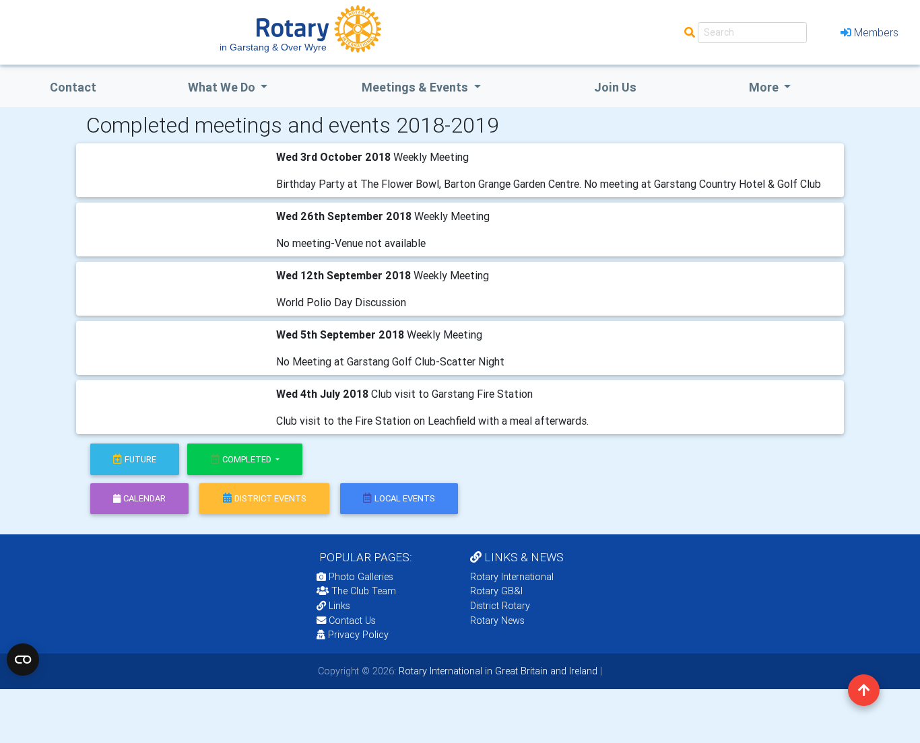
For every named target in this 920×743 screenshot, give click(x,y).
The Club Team (363, 591)
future (140, 459)
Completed (247, 459)
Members (876, 32)
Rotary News (497, 620)
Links (339, 606)
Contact (73, 87)
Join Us (615, 87)
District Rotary (500, 606)
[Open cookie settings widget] (23, 659)
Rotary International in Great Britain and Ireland (496, 671)
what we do (223, 87)
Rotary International (512, 577)
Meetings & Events (416, 87)
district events (270, 498)
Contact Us (351, 620)
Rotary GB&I (496, 591)
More (765, 87)
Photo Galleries (359, 577)
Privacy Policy (358, 635)
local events (404, 498)
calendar (144, 498)
